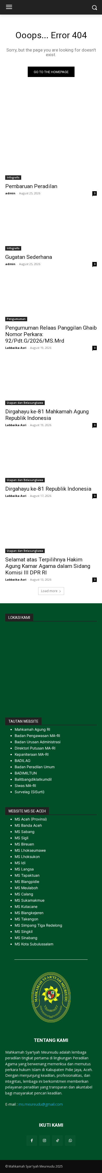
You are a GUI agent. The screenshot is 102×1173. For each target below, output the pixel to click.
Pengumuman (16, 319)
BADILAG (22, 760)
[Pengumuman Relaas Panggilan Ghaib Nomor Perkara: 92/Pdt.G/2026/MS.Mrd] (51, 298)
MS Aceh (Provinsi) (31, 819)
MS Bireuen (24, 844)
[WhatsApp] (70, 1141)
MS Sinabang (26, 937)
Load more (49, 591)
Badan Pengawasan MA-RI (37, 735)
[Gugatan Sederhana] (51, 228)
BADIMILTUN (26, 773)
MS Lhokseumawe (30, 850)
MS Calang (24, 894)
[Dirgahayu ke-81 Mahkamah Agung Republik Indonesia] (51, 382)
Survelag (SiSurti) (29, 792)
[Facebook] (32, 1141)
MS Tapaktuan (27, 875)
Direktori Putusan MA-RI (35, 748)
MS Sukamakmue (29, 900)
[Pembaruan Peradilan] (51, 157)
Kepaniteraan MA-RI (32, 754)
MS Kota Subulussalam (34, 944)
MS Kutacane (26, 906)
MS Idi (20, 863)
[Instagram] (44, 1141)
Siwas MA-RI (25, 785)
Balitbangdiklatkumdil (33, 779)
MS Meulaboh (26, 888)
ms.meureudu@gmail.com (41, 1104)
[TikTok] (57, 1141)
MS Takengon (26, 919)
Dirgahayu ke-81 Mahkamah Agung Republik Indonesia (47, 414)
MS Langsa (24, 869)
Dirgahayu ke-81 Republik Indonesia (48, 489)
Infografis (13, 177)
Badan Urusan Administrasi (37, 742)
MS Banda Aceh (28, 825)
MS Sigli (21, 838)
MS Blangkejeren (29, 913)
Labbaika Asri (15, 348)
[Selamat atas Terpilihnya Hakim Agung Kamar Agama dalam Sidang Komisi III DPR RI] (51, 530)
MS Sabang (25, 831)
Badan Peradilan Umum (35, 767)
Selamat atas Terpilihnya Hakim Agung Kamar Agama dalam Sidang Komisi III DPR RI (47, 566)
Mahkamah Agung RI (32, 729)
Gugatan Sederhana (28, 257)
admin (10, 193)
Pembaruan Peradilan (31, 186)
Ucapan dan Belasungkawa (25, 403)
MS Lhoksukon (27, 856)
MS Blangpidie (27, 881)
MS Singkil (23, 931)
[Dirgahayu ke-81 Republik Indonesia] (51, 459)
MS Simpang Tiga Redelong (38, 925)
